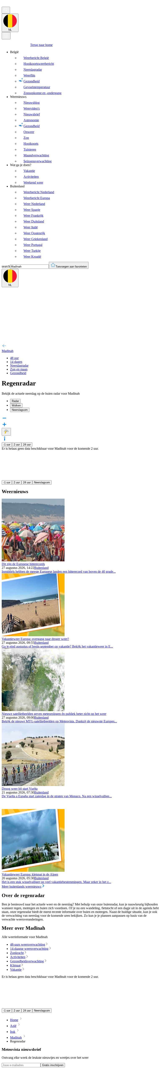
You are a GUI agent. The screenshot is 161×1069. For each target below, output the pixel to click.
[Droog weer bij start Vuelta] (33, 785)
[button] (80, 439)
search (6, 266)
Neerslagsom (42, 482)
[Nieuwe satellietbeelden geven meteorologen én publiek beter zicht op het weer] (33, 710)
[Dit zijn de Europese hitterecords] (33, 560)
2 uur (17, 444)
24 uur (27, 444)
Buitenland (41, 568)
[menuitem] (84, 72)
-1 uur (6, 444)
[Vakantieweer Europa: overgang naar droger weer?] (33, 635)
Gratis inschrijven (52, 1065)
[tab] (84, 401)
